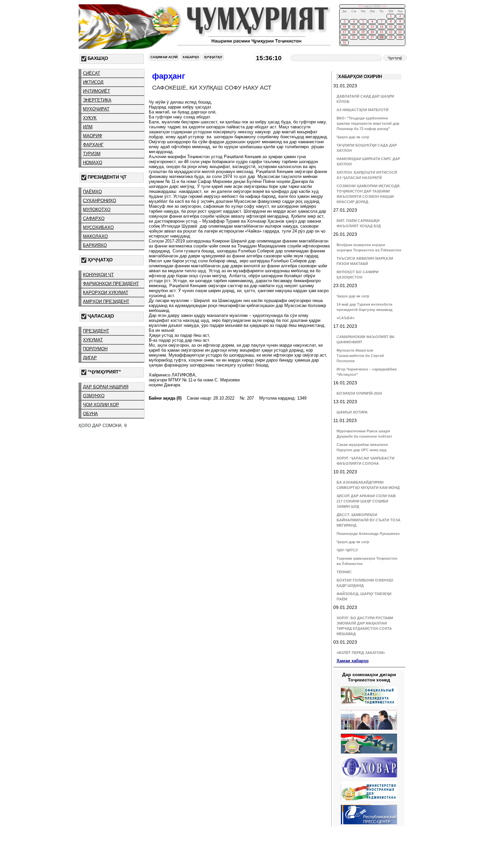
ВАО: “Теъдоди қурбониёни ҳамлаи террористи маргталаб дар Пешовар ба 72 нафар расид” (368, 123)
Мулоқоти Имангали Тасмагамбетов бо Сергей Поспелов (360, 355)
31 (344, 42)
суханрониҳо (99, 200)
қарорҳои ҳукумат (105, 292)
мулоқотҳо (96, 209)
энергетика (97, 100)
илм (88, 126)
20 (372, 32)
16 (400, 26)
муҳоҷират (96, 109)
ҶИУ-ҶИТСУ (347, 550)
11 (353, 26)
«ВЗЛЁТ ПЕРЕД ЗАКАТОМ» (361, 653)
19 (363, 32)
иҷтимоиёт (96, 91)
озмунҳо (93, 395)
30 (400, 37)
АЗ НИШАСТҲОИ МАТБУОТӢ (362, 110)
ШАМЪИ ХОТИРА (352, 412)
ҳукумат (93, 339)
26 (363, 37)
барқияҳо (95, 245)
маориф (92, 135)
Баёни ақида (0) (165, 398)
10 (344, 26)
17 (344, 32)
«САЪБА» (345, 318)
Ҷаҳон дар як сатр (353, 137)
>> (384, 6)
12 (363, 26)
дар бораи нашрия (105, 386)
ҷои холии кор (101, 404)
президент (96, 330)
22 (390, 32)
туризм (92, 153)
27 (372, 37)
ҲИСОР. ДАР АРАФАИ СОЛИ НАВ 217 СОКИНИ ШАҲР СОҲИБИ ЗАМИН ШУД (366, 501)
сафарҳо (93, 218)
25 (353, 37)
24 (344, 37)
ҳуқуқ (90, 117)
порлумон (95, 348)
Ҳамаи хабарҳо (353, 660)
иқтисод (93, 82)
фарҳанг (93, 144)
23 (400, 32)
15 (390, 26)
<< (360, 6)
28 (381, 37)
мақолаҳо (95, 236)
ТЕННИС (344, 572)
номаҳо (92, 162)
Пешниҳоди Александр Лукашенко (368, 534)
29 (390, 37)
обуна (90, 413)
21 (381, 32)
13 (372, 26)
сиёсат (91, 73)
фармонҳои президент (111, 283)
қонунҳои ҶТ (98, 274)
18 (353, 32)
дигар (90, 357)
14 (381, 26)
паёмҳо (92, 191)
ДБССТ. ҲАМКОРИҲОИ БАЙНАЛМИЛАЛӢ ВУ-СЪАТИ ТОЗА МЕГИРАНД (368, 520)
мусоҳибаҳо (98, 227)
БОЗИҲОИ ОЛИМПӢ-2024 (359, 393)
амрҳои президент (106, 301)
